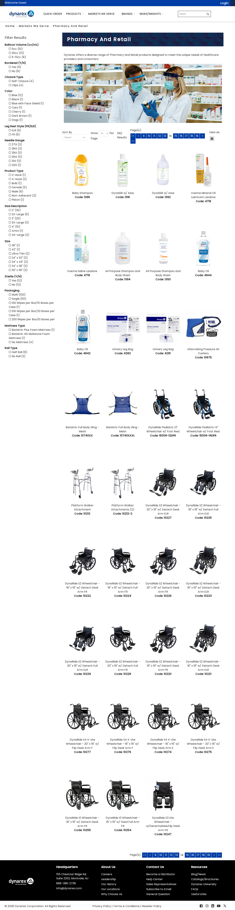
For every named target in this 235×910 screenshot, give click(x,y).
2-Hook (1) (18, 175)
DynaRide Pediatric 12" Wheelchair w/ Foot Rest (163, 429)
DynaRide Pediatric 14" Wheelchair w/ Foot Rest (203, 429)
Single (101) (18, 299)
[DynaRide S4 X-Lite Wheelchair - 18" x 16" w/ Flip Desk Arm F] (123, 717)
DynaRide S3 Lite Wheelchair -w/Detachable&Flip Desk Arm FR (163, 824)
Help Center (154, 879)
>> (133, 141)
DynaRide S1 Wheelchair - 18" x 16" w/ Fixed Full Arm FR (123, 822)
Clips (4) (17, 85)
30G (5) (16, 157)
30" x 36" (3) (19, 270)
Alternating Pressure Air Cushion (203, 351)
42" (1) (15, 249)
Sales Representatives (161, 884)
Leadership (108, 879)
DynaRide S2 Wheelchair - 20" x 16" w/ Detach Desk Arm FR (163, 587)
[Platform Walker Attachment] (82, 483)
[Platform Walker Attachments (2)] (123, 483)
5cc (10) (17, 49)
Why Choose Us (111, 894)
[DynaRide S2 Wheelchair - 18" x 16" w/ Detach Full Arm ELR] (203, 483)
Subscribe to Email (158, 889)
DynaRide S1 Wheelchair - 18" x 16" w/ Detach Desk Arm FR (82, 822)
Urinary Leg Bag (122, 349)
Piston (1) (17, 200)
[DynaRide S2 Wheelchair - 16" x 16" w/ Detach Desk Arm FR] (163, 639)
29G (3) (16, 153)
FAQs (194, 889)
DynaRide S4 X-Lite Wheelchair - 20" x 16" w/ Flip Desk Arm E (203, 744)
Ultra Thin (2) (20, 254)
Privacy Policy (102, 906)
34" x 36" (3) (19, 266)
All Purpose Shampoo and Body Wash (122, 273)
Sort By (67, 132)
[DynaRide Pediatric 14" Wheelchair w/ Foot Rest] (203, 404)
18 (191, 136)
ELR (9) (16, 130)
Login (224, 3)
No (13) (16, 285)
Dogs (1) (17, 120)
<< (133, 136)
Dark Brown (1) (21, 116)
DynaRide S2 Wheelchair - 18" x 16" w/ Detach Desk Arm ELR (203, 587)
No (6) (15, 71)
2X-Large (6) (20, 214)
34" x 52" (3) (19, 258)
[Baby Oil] (203, 248)
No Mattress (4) (22, 342)
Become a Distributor (160, 874)
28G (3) (16, 149)
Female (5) (19, 187)
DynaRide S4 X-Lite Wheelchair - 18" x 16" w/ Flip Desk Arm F (122, 744)
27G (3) (16, 144)
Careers (106, 874)
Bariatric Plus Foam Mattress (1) (33, 330)
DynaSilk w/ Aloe (122, 193)
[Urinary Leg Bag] (123, 326)
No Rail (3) (18, 356)
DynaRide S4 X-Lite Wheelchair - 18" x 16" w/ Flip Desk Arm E (163, 744)
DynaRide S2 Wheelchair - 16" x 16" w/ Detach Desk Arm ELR (203, 666)
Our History (108, 884)
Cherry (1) (18, 112)
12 (159, 136)
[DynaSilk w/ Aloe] (123, 170)
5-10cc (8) (18, 57)
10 (149, 136)
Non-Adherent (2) (23, 196)
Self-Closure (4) (22, 81)
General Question (158, 894)
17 (186, 136)
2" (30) (16, 210)
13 (165, 136)
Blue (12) (17, 95)
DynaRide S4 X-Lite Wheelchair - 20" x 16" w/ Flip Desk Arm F (82, 744)
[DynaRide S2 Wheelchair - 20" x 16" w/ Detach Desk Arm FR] (163, 561)
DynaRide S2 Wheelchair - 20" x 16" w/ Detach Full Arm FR (122, 666)
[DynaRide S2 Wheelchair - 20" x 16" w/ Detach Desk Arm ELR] (163, 483)
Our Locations (110, 889)
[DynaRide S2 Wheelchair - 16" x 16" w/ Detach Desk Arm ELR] (203, 639)
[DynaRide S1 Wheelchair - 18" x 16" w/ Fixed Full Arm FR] (123, 795)
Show (94, 133)
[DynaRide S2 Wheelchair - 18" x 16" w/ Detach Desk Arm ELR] (203, 561)
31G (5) (16, 161)
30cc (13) (17, 53)
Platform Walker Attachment (82, 507)
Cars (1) (16, 108)
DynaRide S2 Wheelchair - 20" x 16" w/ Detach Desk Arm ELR (163, 509)
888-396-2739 (66, 883)
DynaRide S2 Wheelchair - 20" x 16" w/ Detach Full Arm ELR (82, 666)
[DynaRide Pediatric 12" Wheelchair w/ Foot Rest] (163, 404)
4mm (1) (17, 231)
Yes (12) (16, 281)
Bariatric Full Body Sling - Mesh (82, 429)
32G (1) (16, 165)
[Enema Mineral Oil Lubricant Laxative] (203, 170)
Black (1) (17, 99)
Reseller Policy (151, 906)
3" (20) (16, 218)
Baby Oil (203, 271)
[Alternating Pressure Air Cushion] (203, 326)
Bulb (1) (16, 183)
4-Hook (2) (19, 179)
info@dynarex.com (69, 888)
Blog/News (198, 874)
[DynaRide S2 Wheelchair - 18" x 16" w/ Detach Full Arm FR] (123, 561)
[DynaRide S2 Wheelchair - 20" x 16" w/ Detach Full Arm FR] (123, 639)
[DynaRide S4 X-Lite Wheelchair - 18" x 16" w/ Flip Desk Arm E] (163, 717)
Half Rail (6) (19, 352)
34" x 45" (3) (19, 262)
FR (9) (15, 134)
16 (181, 136)
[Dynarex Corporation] (22, 14)
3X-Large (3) (20, 222)
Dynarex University (203, 884)
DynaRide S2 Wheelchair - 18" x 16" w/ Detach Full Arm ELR (203, 509)
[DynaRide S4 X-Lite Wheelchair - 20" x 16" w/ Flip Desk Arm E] (203, 717)
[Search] (208, 14)
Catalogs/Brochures (205, 879)
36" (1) (15, 245)
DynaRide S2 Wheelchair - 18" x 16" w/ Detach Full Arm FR (122, 587)
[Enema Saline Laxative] (82, 248)
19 (197, 136)
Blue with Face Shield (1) (27, 103)
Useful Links (198, 894)
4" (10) (15, 227)
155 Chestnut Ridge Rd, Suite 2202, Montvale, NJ (72, 876)
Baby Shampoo (82, 193)
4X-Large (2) (20, 235)
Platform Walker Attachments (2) (122, 507)
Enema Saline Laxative (82, 271)
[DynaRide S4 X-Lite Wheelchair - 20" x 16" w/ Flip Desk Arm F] (82, 717)
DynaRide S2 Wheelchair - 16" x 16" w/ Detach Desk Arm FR (163, 666)
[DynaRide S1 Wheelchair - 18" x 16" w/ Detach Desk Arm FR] (82, 795)
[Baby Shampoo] (82, 170)
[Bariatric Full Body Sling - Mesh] (82, 404)
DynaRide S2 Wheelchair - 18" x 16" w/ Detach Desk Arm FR (82, 587)
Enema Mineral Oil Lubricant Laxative (203, 195)
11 (154, 136)
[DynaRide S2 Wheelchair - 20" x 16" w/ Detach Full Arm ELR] (82, 639)
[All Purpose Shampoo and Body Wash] (123, 248)
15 (175, 136)
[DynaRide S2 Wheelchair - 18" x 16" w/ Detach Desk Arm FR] (82, 561)
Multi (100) (18, 295)
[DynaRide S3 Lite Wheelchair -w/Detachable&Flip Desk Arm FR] (163, 795)
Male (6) (17, 191)
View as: (214, 132)
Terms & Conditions (126, 906)
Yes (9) (16, 67)
